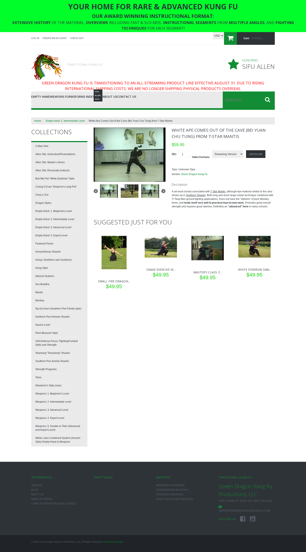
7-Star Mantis (217, 191)
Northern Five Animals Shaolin (52, 316)
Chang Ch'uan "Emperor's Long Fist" (56, 186)
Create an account (54, 38)
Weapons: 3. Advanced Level (51, 409)
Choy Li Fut (41, 194)
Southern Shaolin (196, 195)
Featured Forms (44, 243)
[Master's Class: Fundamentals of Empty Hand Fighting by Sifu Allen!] (207, 248)
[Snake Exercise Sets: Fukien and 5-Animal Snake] (161, 247)
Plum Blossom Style (46, 333)
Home (37, 120)
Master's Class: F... (207, 272)
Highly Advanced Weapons (174, 499)
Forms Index (85, 97)
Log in (35, 38)
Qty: (174, 154)
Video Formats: (201, 157)
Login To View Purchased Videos (53, 503)
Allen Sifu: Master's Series (50, 162)
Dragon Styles (43, 203)
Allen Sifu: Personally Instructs (52, 170)
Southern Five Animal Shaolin (52, 361)
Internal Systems (44, 276)
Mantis (39, 292)
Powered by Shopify (113, 542)
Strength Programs (46, 369)
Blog (98, 95)
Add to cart (255, 154)
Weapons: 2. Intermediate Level (53, 401)
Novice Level (42, 324)
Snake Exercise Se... (160, 270)
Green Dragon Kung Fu (194, 174)
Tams (38, 377)
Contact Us (126, 97)
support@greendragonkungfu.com (244, 510)
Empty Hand (40, 97)
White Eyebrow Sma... (254, 270)
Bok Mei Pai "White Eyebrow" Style (55, 178)
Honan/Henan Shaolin (48, 251)
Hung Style (41, 268)
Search (36, 485)
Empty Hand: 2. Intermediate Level (65, 120)
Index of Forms (41, 499)
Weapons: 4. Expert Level (49, 418)
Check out (77, 38)
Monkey (39, 300)
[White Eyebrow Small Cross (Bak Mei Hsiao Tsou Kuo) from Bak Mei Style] (254, 247)
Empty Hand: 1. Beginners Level (53, 211)
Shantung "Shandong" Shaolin (52, 353)
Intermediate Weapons (172, 489)
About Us (109, 97)
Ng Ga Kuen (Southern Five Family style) (58, 308)
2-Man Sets (41, 146)
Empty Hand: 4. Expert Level (51, 235)
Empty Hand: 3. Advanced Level (53, 227)
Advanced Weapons (169, 494)
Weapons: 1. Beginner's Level (52, 393)
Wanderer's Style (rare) (48, 385)
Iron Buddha (42, 284)
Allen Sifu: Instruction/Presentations (55, 154)
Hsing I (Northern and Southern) (53, 259)
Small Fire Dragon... (114, 281)
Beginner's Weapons (170, 485)
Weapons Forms (62, 97)
